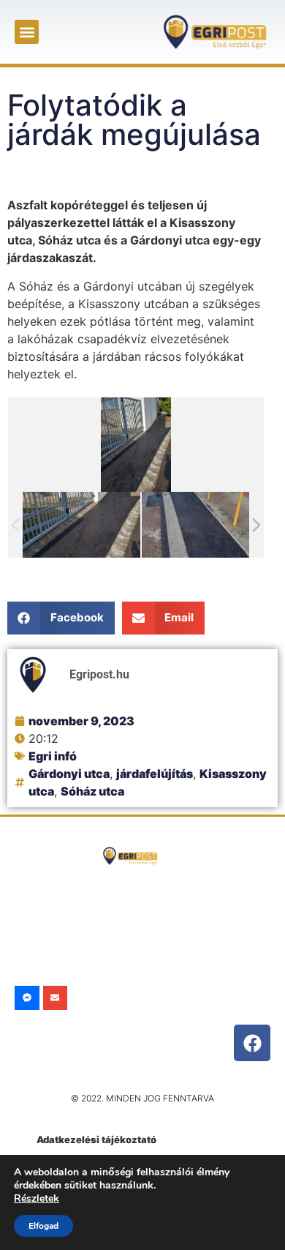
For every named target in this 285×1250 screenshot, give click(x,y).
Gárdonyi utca (69, 773)
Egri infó (52, 756)
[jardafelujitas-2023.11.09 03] (81, 524)
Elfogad (43, 1226)
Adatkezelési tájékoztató (96, 1139)
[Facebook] (252, 1043)
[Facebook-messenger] (27, 998)
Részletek (36, 1198)
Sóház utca (92, 791)
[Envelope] (55, 998)
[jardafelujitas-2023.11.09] (200, 524)
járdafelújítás (154, 773)
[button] (27, 32)
